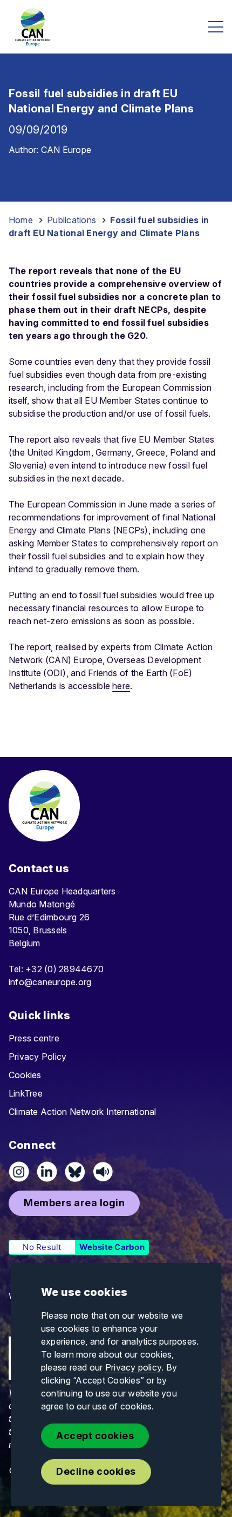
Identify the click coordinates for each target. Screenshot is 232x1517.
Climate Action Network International (82, 1111)
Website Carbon (112, 1247)
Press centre (34, 1038)
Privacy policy (133, 1367)
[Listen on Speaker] (103, 1171)
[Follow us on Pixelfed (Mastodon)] (75, 1171)
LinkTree (26, 1093)
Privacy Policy (37, 1056)
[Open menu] (215, 26)
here (121, 685)
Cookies (25, 1075)
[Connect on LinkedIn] (47, 1171)
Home (21, 220)
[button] (74, 1203)
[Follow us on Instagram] (19, 1171)
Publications (71, 220)
